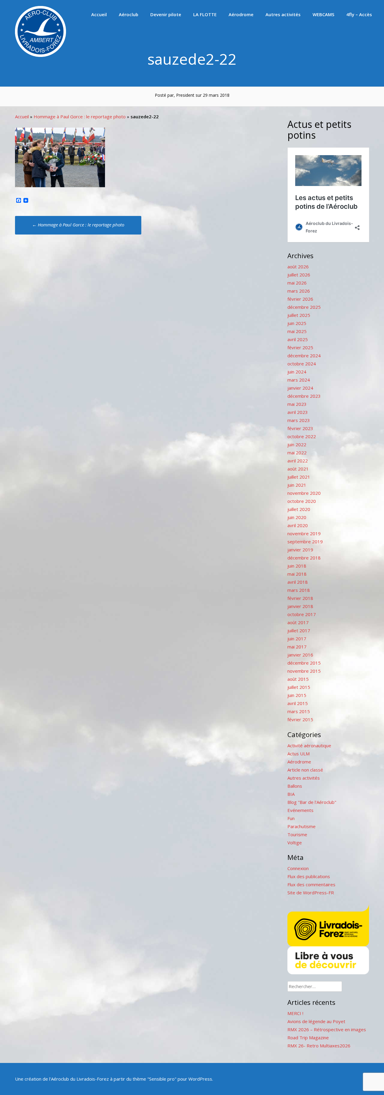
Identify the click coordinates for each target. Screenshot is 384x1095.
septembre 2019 (305, 542)
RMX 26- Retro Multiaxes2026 (318, 1046)
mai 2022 (297, 453)
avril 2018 (297, 582)
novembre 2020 (304, 493)
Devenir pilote (165, 14)
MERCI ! (295, 1013)
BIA (291, 794)
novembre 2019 (304, 533)
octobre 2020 (301, 501)
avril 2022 (297, 461)
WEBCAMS (323, 14)
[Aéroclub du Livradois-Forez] (40, 55)
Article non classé (305, 770)
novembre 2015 (304, 671)
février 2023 (300, 428)
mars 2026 (298, 291)
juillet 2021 (298, 477)
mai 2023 (297, 404)
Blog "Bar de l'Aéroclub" (311, 802)
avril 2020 (297, 525)
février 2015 (300, 719)
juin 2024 (296, 372)
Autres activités (283, 14)
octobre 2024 (301, 364)
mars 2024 (298, 380)
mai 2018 (297, 574)
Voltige (294, 843)
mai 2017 (297, 647)
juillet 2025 (298, 315)
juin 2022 (296, 444)
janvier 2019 (300, 550)
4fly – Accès (359, 14)
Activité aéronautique (309, 745)
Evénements (300, 810)
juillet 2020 (298, 509)
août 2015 (298, 679)
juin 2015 (296, 695)
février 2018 (300, 598)
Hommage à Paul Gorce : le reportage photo (80, 117)
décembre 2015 (304, 663)
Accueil (99, 14)
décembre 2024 (304, 356)
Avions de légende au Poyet (316, 1021)
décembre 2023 (304, 396)
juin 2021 (296, 485)
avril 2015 (297, 703)
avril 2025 (297, 339)
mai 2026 (297, 283)
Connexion (298, 868)
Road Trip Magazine (308, 1037)
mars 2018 (298, 590)
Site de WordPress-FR (310, 893)
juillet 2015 (298, 687)
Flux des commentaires (311, 884)
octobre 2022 (301, 436)
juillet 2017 (298, 630)
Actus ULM (298, 754)
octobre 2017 (301, 614)
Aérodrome (241, 14)
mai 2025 (297, 331)
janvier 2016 (300, 655)
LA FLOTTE (205, 14)
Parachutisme (301, 826)
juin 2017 (296, 639)
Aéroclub (128, 14)
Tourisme (297, 834)
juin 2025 (296, 323)
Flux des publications (308, 876)
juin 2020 (296, 517)
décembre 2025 (304, 307)
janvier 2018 (300, 606)
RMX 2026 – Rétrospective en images (326, 1029)
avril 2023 (297, 412)
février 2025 (300, 347)
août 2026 (298, 267)
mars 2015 (298, 711)
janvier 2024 (300, 388)
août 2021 (298, 469)
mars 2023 (298, 420)
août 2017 (298, 622)
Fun (291, 818)
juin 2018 (296, 566)
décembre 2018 (304, 558)
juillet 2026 (298, 275)
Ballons (294, 786)
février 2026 (300, 299)
